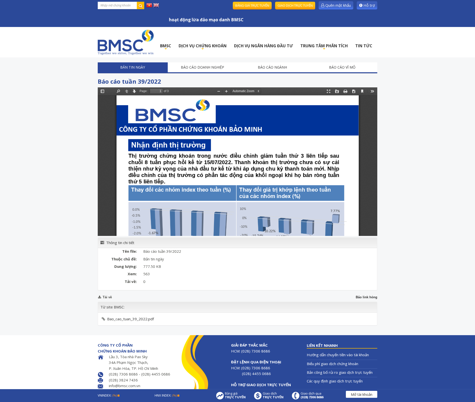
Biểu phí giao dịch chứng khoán (332, 363)
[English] (156, 4)
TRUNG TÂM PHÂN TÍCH (324, 47)
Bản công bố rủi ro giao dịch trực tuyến (340, 372)
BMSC (165, 47)
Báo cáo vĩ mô (342, 67)
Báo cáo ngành (272, 67)
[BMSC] (126, 42)
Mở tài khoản (361, 394)
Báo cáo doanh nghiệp (202, 67)
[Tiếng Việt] (149, 4)
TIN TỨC (363, 46)
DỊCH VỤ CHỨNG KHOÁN (203, 47)
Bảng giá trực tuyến (252, 5)
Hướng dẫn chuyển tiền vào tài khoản (338, 354)
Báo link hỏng (366, 297)
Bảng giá (235, 395)
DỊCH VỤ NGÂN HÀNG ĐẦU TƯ (263, 46)
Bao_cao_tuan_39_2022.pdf (130, 318)
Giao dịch (273, 395)
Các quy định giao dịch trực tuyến (335, 380)
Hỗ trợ (368, 5)
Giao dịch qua (312, 395)
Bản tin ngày (132, 67)
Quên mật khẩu (337, 5)
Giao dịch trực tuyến (295, 5)
